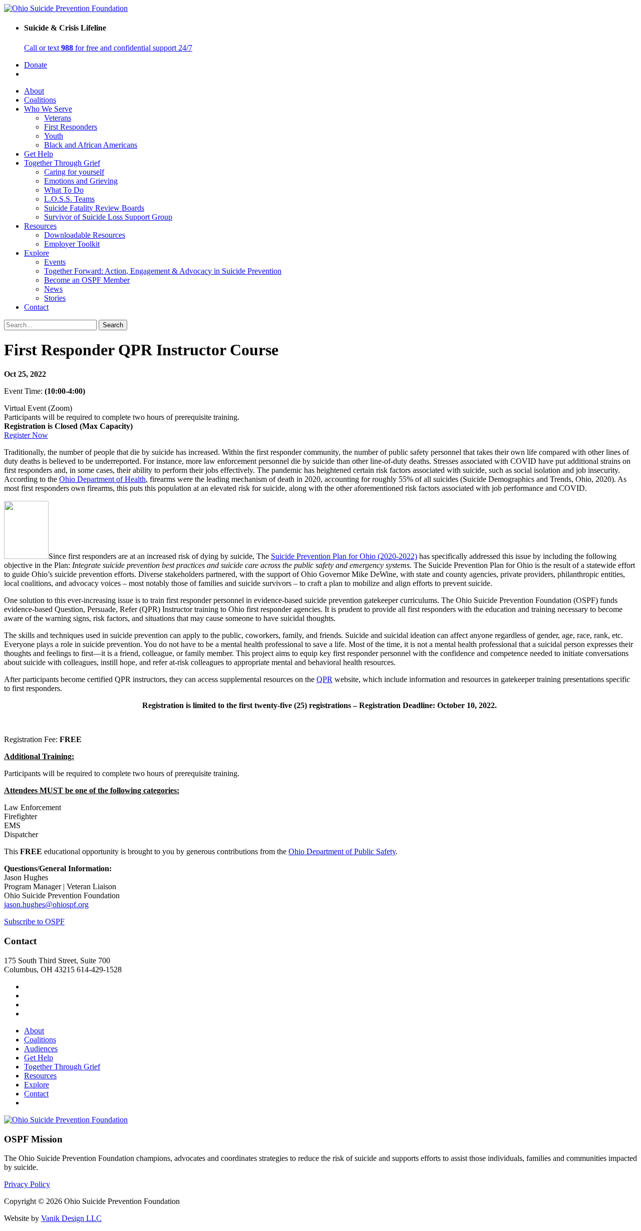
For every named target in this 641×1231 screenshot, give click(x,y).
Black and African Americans (90, 145)
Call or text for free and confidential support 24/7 (108, 48)
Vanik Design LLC (71, 1218)
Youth (53, 136)
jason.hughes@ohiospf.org (46, 904)
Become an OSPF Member (87, 280)
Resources (40, 226)
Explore (36, 253)
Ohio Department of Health (102, 479)
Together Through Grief (62, 163)
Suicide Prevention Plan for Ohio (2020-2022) (344, 556)
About (34, 91)
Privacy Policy (27, 1184)
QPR (324, 679)
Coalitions (40, 100)
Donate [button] (35, 65)
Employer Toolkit (72, 244)
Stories (55, 298)
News (53, 289)
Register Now (26, 435)
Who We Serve (48, 109)
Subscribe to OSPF (34, 921)
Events (55, 262)
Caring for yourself (74, 172)
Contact (36, 307)
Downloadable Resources (84, 235)
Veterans (57, 118)
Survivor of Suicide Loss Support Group (108, 217)
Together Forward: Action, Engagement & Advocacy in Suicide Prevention (162, 271)
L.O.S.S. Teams (69, 199)
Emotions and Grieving (81, 181)
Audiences (41, 1048)
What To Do (64, 190)
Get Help (38, 154)
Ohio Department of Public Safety (342, 851)
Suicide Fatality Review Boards (94, 208)
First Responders (70, 127)
